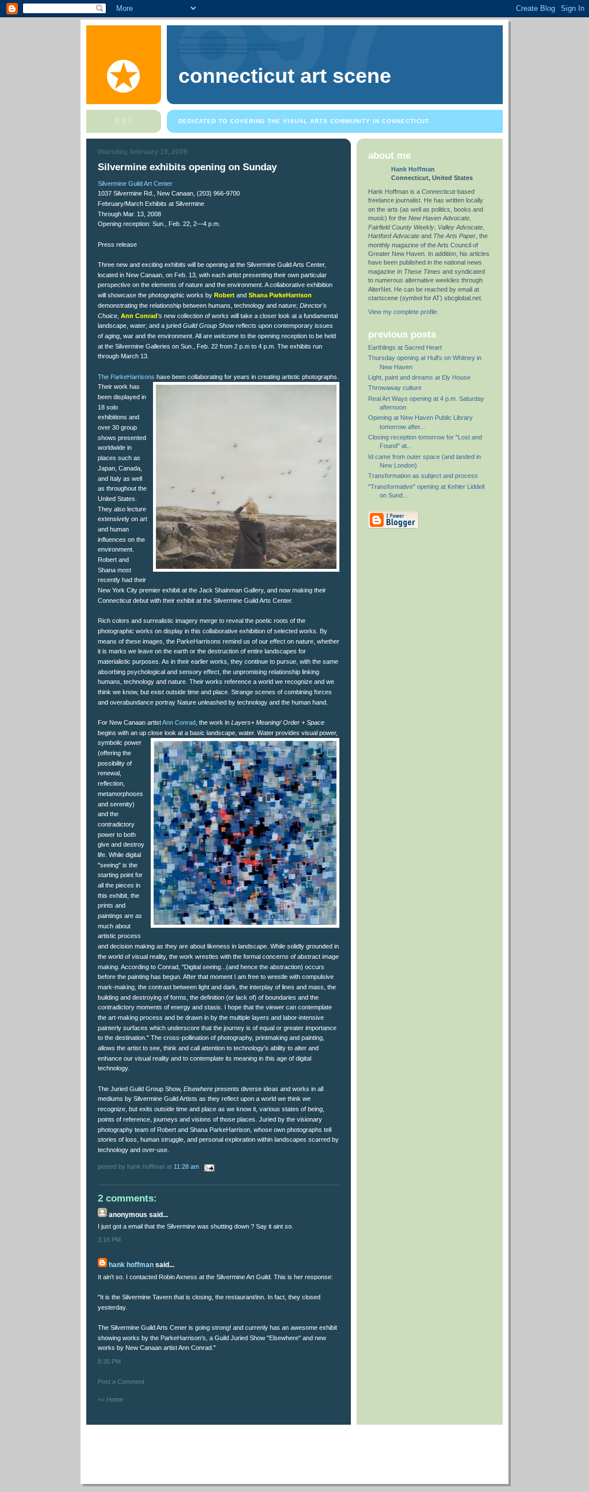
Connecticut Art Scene (284, 75)
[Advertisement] (295, 1450)
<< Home (110, 1399)
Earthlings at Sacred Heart (405, 347)
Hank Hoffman (131, 1265)
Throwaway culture (395, 387)
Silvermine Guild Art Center (135, 183)
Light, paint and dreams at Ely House (419, 377)
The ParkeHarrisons (126, 376)
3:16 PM (109, 1239)
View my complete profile (402, 311)
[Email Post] (208, 1166)
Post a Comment (121, 1381)
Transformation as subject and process (423, 475)
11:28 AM (186, 1166)
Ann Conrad (179, 722)
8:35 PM (109, 1361)
